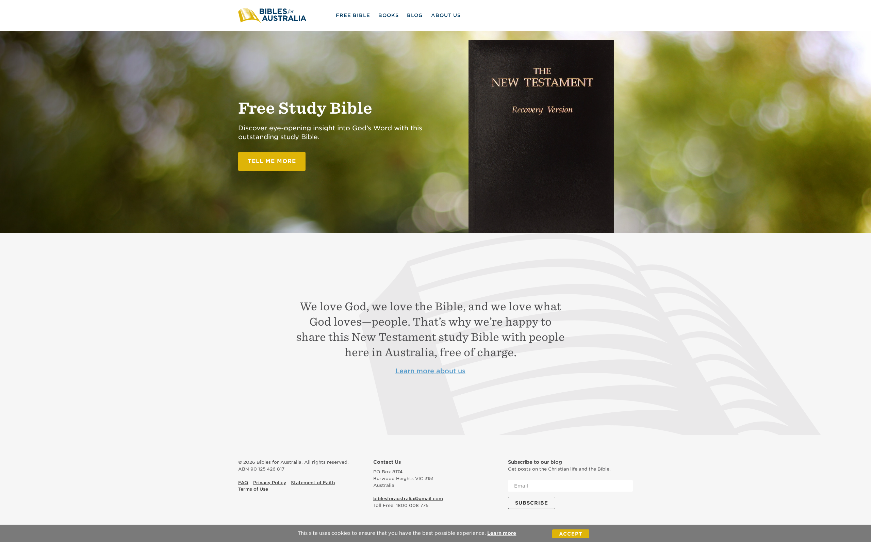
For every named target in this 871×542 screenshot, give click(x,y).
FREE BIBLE (353, 15)
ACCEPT (570, 534)
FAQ (243, 482)
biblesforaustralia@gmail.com (408, 498)
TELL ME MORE (272, 161)
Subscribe (531, 503)
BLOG (415, 15)
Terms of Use (253, 489)
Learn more (501, 533)
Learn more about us (430, 371)
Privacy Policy (269, 482)
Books (388, 15)
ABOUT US (446, 15)
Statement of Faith (313, 482)
